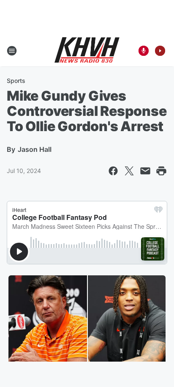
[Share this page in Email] (145, 171)
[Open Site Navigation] (12, 51)
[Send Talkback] (144, 51)
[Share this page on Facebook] (113, 171)
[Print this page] (161, 171)
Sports (16, 80)
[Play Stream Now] (160, 51)
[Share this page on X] (129, 171)
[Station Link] (87, 50)
